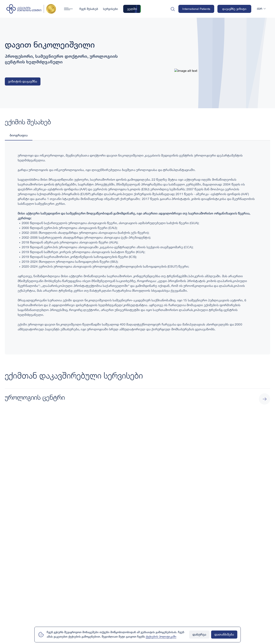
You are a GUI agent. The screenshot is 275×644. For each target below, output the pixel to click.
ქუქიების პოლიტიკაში (161, 636)
